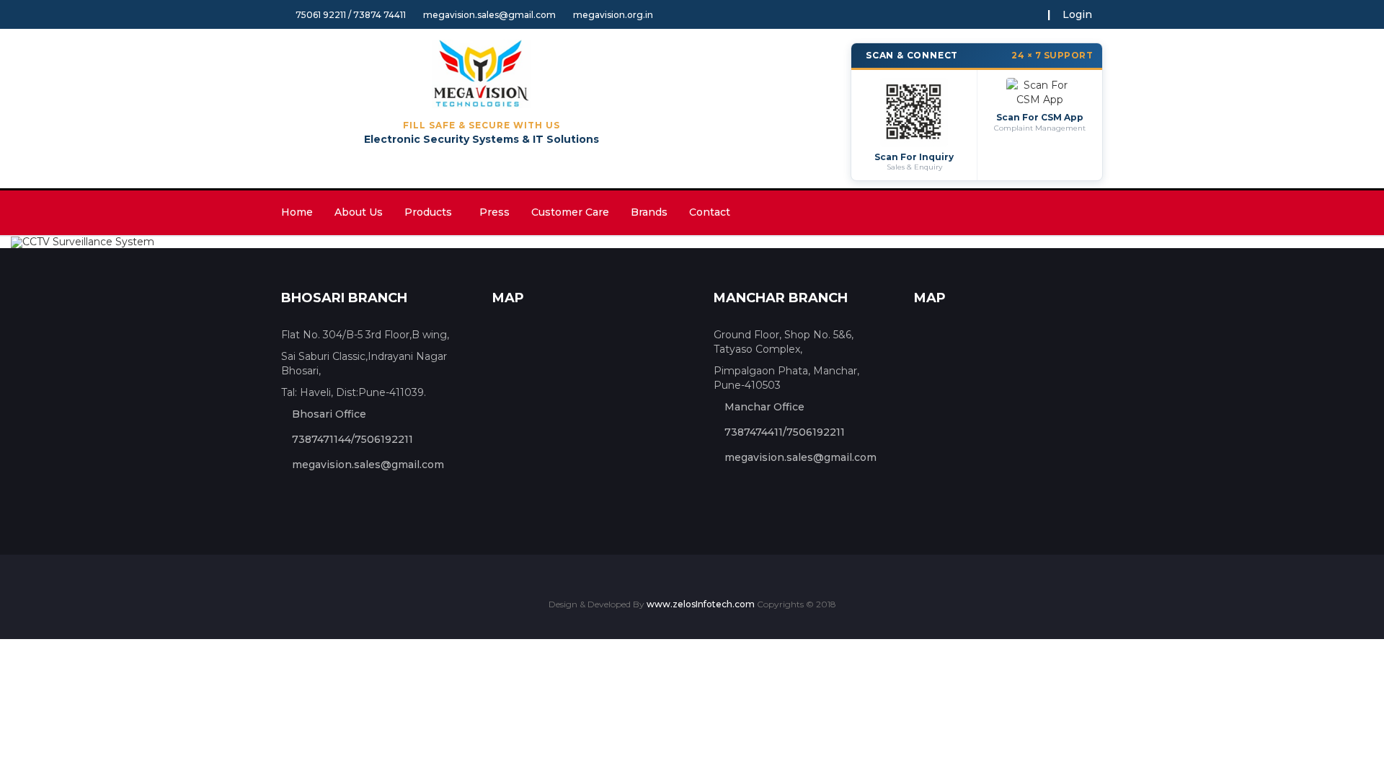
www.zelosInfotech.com (702, 604)
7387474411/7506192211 (784, 432)
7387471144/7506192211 (352, 439)
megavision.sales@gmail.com (489, 14)
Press (494, 212)
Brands (649, 212)
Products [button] (431, 212)
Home (297, 212)
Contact (709, 212)
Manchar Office (764, 406)
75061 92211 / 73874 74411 (351, 14)
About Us (358, 212)
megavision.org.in (613, 14)
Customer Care (570, 212)
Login (1077, 14)
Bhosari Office (329, 414)
